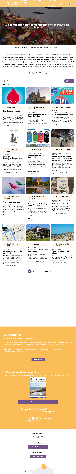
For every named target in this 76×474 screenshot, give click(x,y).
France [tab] (27, 472)
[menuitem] (14, 4)
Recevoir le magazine (38, 402)
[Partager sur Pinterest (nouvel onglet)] (37, 73)
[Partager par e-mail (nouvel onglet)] (40, 73)
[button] (65, 3)
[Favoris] (60, 4)
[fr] (70, 4)
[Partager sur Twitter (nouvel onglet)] (33, 73)
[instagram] (38, 437)
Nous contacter (38, 456)
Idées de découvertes (38, 447)
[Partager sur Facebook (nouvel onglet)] (29, 73)
